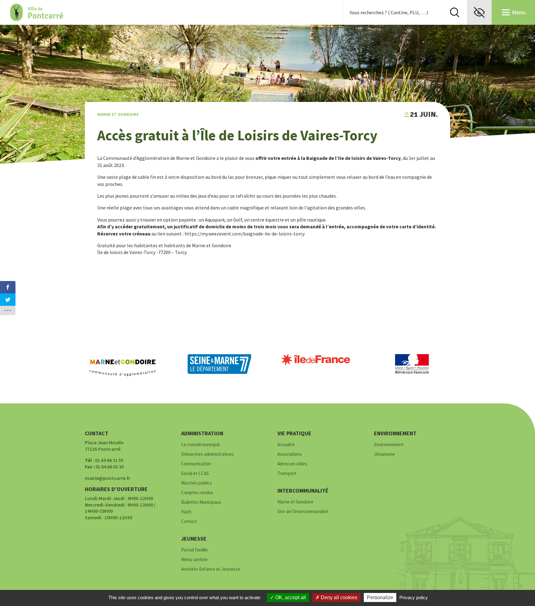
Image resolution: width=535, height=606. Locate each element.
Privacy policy (413, 597)
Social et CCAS (195, 473)
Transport (287, 473)
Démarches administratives (207, 454)
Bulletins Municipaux (201, 502)
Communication (196, 464)
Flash (186, 512)
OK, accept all (290, 597)
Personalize (380, 597)
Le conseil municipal (200, 444)
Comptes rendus (197, 492)
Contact (189, 521)
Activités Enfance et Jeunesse (210, 569)
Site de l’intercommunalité (302, 511)
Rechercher (454, 12)
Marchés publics (196, 483)
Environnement (389, 444)
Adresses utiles (292, 464)
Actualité (286, 444)
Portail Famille (194, 550)
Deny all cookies (338, 597)
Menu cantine (194, 559)
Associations (289, 454)
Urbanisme (384, 454)
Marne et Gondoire (118, 114)
